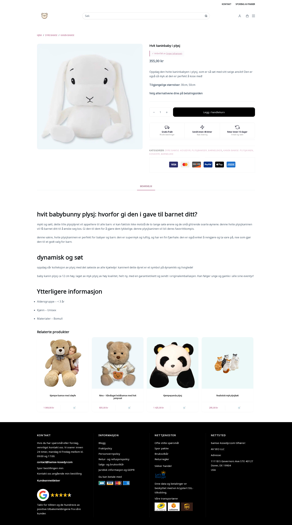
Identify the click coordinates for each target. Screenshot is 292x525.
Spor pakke (162, 448)
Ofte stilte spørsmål (167, 443)
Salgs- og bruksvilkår (111, 464)
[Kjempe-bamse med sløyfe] (63, 363)
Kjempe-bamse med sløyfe (63, 395)
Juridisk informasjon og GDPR (117, 469)
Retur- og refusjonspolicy (114, 459)
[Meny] (253, 15)
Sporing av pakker (245, 4)
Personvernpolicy (109, 453)
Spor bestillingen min (50, 468)
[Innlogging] (239, 16)
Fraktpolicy (105, 448)
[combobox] (143, 16)
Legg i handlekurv (214, 112)
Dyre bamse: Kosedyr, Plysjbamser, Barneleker (193, 150)
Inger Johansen (174, 53)
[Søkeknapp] (206, 16)
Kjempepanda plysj (172, 395)
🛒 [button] (74, 407)
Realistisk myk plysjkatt (227, 395)
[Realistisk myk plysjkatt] (227, 363)
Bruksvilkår (161, 453)
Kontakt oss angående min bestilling (59, 473)
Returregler (162, 459)
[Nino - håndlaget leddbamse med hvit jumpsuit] (117, 363)
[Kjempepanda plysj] (172, 363)
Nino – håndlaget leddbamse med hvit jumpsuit (117, 397)
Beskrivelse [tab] (146, 186)
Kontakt (226, 4)
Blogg (102, 443)
